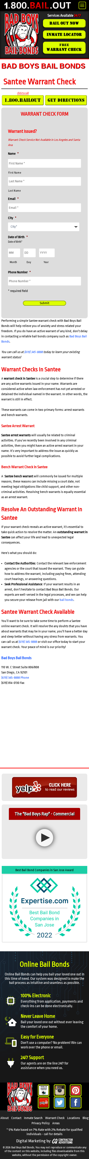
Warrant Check (55, 1118)
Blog (86, 1118)
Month (13, 262)
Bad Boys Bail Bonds (16, 658)
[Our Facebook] (75, 1102)
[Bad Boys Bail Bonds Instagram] (59, 1090)
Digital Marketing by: (33, 1141)
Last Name (14, 190)
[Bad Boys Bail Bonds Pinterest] (75, 1090)
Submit (44, 303)
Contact (16, 1118)
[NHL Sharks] (43, 1090)
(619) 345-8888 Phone (15, 678)
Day (29, 262)
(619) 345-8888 (33, 352)
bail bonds (66, 600)
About (4, 1118)
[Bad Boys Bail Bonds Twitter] (59, 1102)
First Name (14, 172)
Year (46, 262)
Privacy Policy (41, 1123)
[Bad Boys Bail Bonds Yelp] (43, 1102)
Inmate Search (33, 1118)
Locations (73, 1118)
